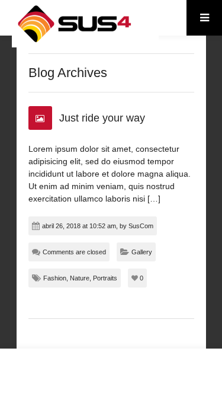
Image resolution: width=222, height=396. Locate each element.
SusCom (140, 225)
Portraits (105, 278)
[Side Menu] (204, 18)
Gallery (141, 252)
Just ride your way (102, 118)
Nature (79, 278)
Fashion (54, 278)
